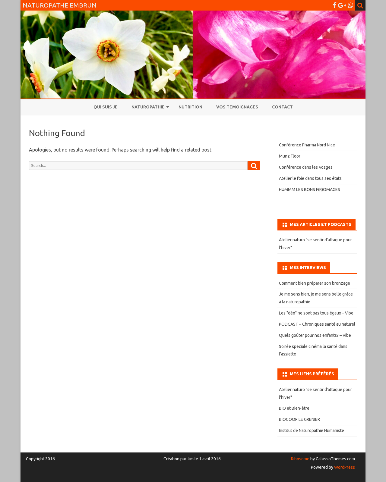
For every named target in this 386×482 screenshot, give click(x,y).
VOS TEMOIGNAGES (237, 107)
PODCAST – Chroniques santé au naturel (317, 324)
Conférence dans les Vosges (306, 167)
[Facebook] (335, 5)
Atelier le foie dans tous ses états (310, 178)
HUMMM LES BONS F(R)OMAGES (309, 189)
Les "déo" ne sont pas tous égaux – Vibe (316, 313)
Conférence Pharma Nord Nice (307, 144)
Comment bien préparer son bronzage (314, 283)
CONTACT (282, 107)
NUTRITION (190, 107)
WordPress (344, 467)
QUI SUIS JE (105, 107)
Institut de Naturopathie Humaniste (311, 430)
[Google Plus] (342, 5)
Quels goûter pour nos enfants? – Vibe (315, 335)
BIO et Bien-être (294, 408)
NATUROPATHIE (148, 107)
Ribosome (300, 458)
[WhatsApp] (350, 5)
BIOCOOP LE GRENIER (299, 419)
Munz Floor (289, 156)
